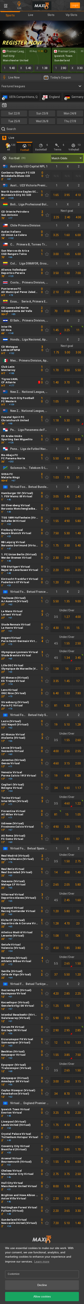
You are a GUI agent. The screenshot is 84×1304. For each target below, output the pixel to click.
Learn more (41, 1261)
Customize (14, 1274)
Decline (42, 1285)
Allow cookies (42, 1296)
